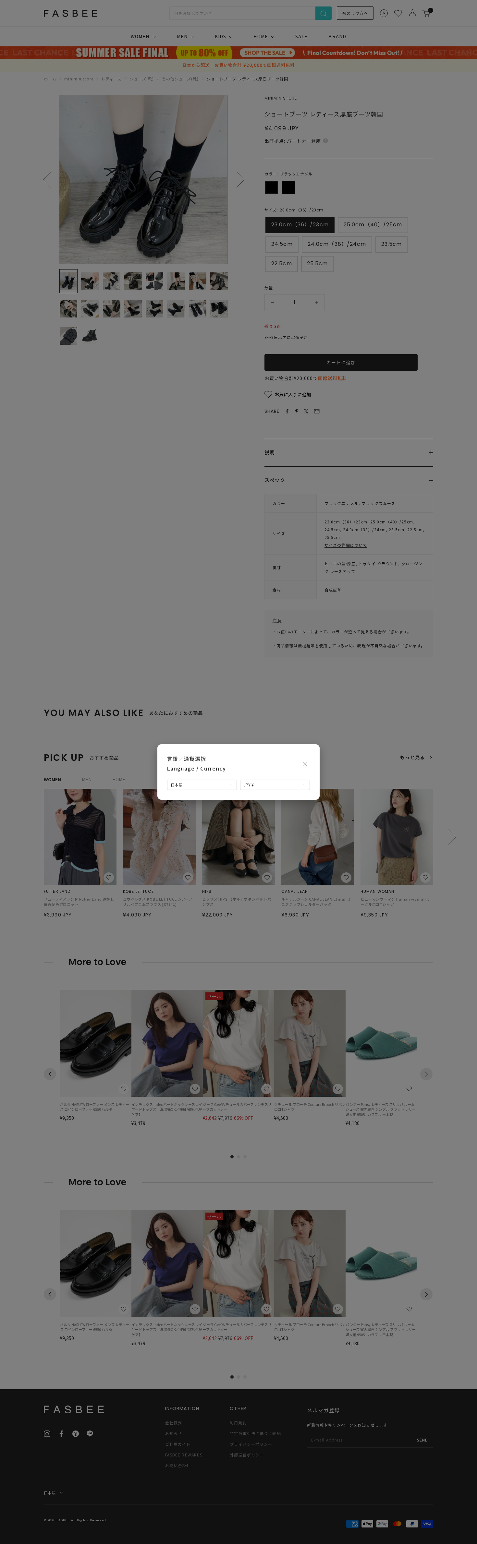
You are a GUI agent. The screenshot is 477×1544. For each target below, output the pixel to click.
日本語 (176, 784)
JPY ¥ (249, 784)
